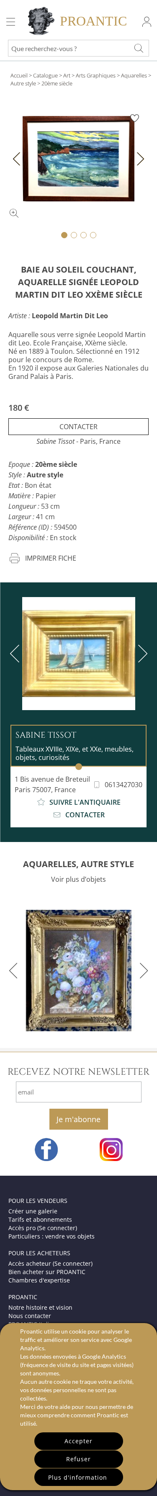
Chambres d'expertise (39, 1280)
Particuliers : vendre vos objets (51, 1236)
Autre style (23, 83)
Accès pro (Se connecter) (42, 1228)
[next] (141, 653)
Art (66, 75)
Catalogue (45, 75)
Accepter (78, 1441)
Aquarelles (134, 75)
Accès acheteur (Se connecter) (50, 1263)
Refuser (78, 1459)
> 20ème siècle (54, 83)
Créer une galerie (32, 1211)
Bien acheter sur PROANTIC (46, 1272)
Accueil (19, 75)
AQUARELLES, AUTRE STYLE (78, 864)
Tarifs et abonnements (40, 1219)
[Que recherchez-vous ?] (139, 48)
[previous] (16, 653)
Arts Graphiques (96, 75)
